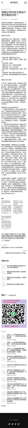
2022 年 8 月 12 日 (6, 9)
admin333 (6, 19)
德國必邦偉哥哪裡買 (16, 130)
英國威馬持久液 (22, 188)
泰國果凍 (3, 184)
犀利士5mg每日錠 (20, 182)
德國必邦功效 (10, 237)
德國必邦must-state (14, 57)
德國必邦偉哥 (10, 165)
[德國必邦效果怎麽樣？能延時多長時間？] (7, 207)
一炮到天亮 (6, 191)
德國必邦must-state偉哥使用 (10, 52)
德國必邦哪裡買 (5, 145)
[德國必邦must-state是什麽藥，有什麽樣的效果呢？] (19, 207)
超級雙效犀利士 (17, 184)
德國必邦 (15, 19)
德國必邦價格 (5, 130)
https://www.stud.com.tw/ (8, 193)
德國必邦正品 (12, 238)
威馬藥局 (14, 2)
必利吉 (9, 184)
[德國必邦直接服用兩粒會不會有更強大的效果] (7, 223)
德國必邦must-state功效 (8, 107)
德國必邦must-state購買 (10, 89)
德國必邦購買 (20, 238)
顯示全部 (3, 406)
